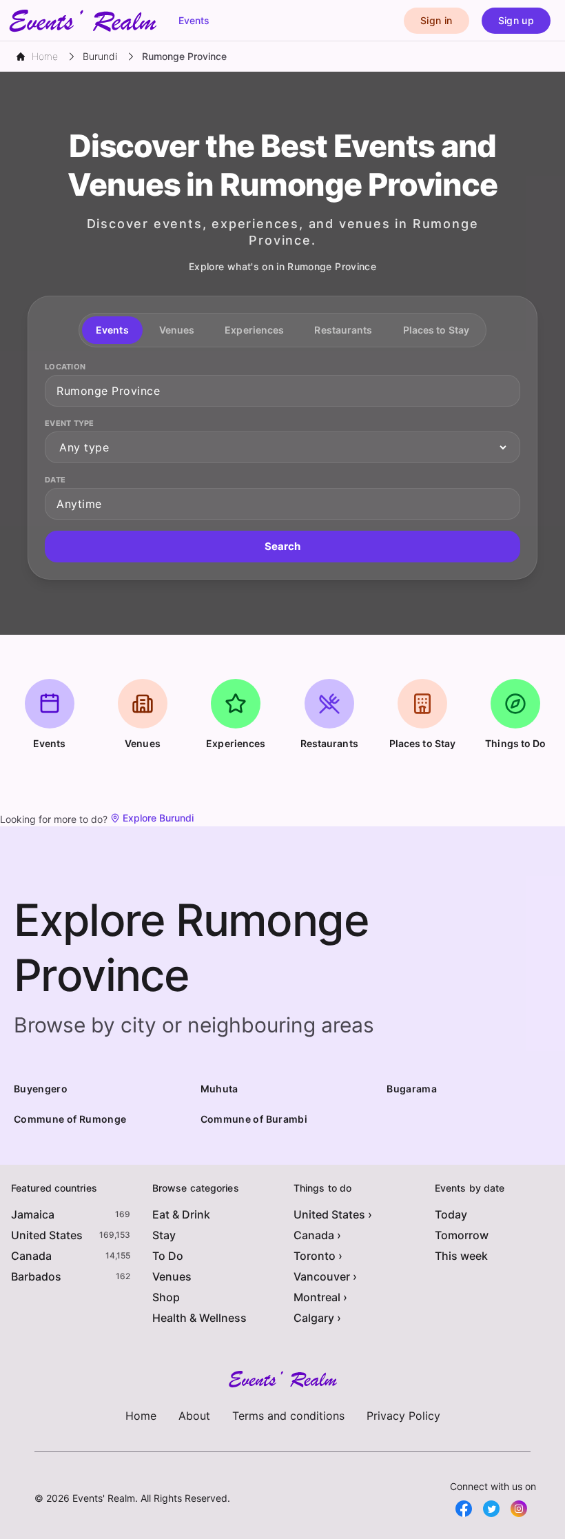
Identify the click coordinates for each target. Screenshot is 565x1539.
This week (461, 1256)
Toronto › (318, 1256)
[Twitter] (491, 1508)
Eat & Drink (181, 1214)
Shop (166, 1297)
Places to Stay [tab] (436, 330)
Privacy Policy (403, 1416)
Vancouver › (325, 1276)
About (194, 1416)
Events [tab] (112, 330)
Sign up (516, 20)
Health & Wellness (199, 1318)
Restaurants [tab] (343, 330)
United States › (333, 1214)
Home (140, 1416)
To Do (167, 1256)
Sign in (436, 20)
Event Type (69, 423)
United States (47, 1235)
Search (282, 546)
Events (193, 20)
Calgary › (317, 1318)
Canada (31, 1256)
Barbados (36, 1276)
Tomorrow (462, 1235)
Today (451, 1214)
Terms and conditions (288, 1416)
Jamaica (32, 1214)
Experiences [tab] (254, 330)
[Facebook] (463, 1508)
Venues (172, 1276)
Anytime (79, 504)
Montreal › (320, 1297)
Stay (164, 1235)
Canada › (317, 1235)
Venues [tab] (177, 330)
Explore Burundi (158, 818)
